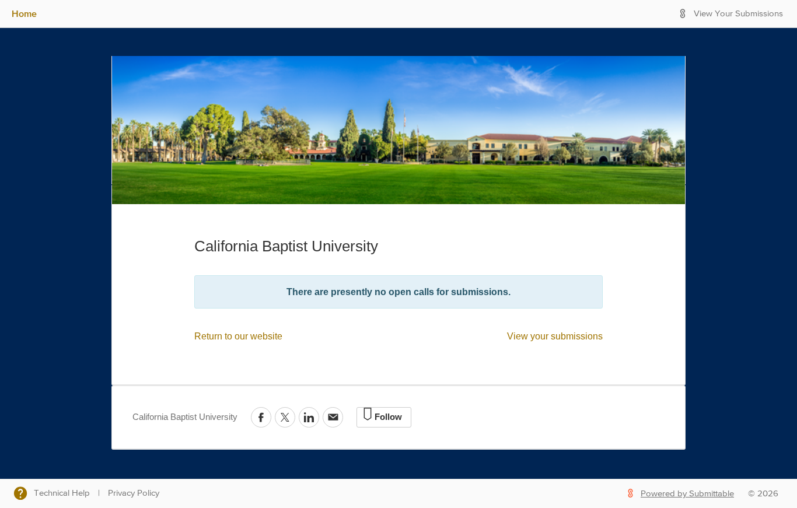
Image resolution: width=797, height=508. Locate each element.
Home (24, 13)
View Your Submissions (738, 13)
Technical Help (62, 493)
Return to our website (238, 336)
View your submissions (555, 336)
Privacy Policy (133, 493)
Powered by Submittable (687, 493)
